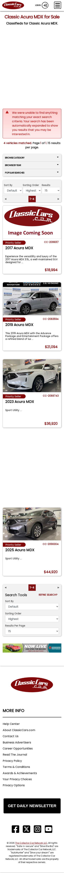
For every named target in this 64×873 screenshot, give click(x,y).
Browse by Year (13, 165)
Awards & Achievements (20, 773)
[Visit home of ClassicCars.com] (32, 690)
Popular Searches (14, 172)
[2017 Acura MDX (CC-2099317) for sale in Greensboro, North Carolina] (32, 222)
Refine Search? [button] (49, 595)
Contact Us (10, 736)
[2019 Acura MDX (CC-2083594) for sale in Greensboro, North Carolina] (32, 298)
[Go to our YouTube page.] (48, 829)
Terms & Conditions (16, 767)
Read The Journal (15, 755)
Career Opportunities (18, 748)
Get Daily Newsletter (32, 806)
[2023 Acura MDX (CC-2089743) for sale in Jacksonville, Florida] (32, 375)
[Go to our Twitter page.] (26, 829)
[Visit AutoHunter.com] (32, 648)
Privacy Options (14, 785)
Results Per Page (15, 625)
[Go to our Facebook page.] (15, 829)
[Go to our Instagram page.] (37, 829)
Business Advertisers (17, 742)
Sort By (8, 185)
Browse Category (14, 157)
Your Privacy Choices (17, 779)
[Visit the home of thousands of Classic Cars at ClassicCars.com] (15, 5)
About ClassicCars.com (19, 730)
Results (46, 185)
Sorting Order (31, 185)
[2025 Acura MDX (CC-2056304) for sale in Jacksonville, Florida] (32, 524)
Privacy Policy (12, 761)
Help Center (11, 724)
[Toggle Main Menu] (57, 5)
